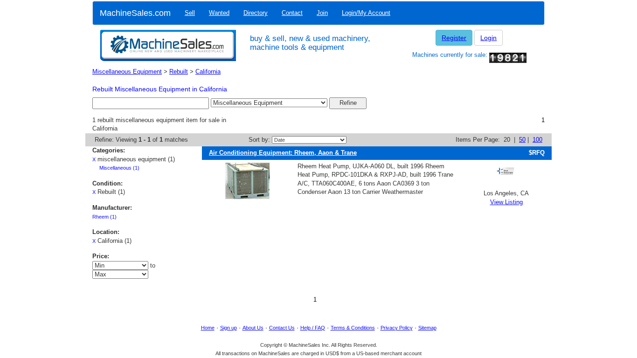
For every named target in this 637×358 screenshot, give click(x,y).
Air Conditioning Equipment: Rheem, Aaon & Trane (283, 152)
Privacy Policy (397, 327)
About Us (252, 327)
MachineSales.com (135, 13)
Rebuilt (178, 71)
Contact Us (282, 327)
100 (537, 139)
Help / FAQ (312, 327)
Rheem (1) (104, 217)
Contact (292, 12)
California (208, 71)
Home (208, 327)
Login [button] (488, 37)
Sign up (228, 327)
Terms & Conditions (353, 327)
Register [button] (454, 37)
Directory (255, 12)
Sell (190, 12)
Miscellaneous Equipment (127, 71)
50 (522, 139)
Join (322, 12)
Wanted (219, 12)
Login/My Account (366, 12)
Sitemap (427, 327)
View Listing (506, 202)
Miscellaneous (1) (119, 168)
